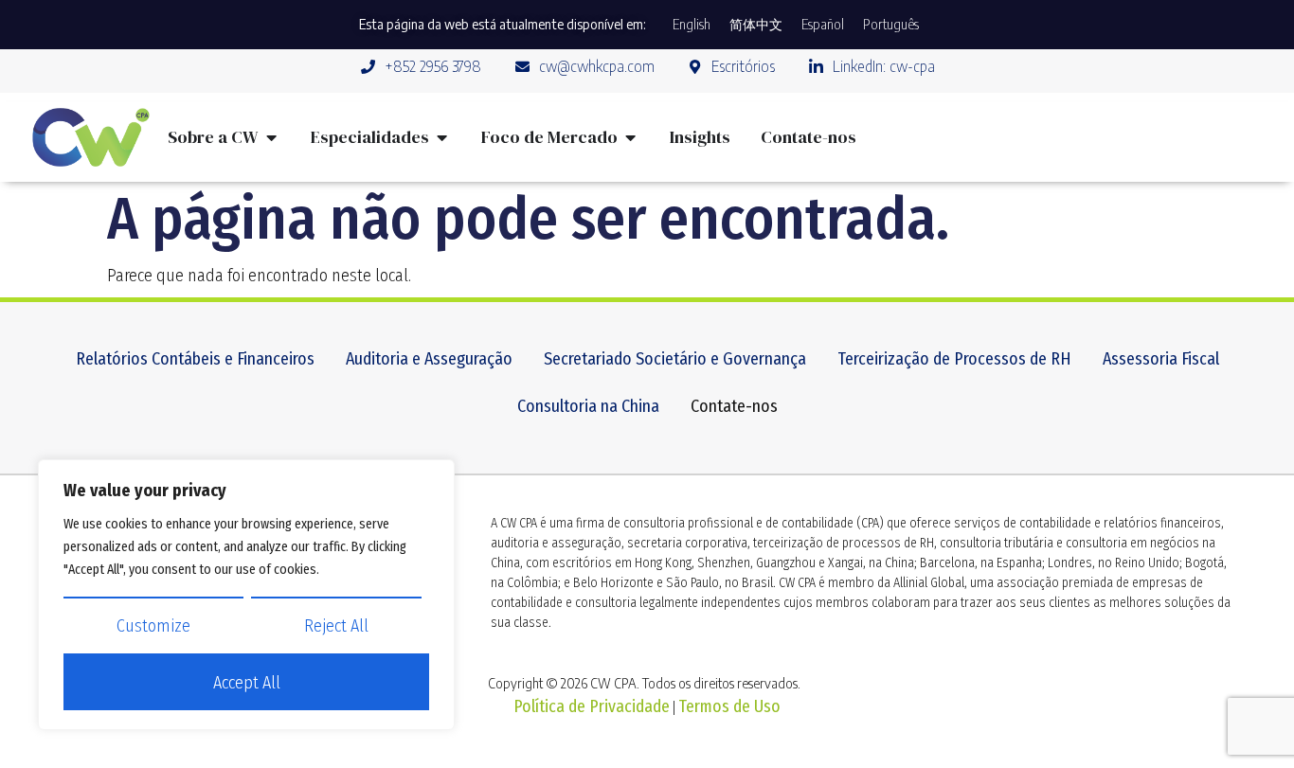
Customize (153, 626)
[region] (246, 594)
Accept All (246, 682)
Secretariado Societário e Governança (675, 358)
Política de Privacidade (591, 706)
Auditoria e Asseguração (429, 358)
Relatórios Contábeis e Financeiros (195, 358)
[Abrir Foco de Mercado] (630, 137)
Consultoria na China (588, 406)
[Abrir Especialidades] (442, 137)
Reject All (336, 626)
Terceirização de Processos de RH (954, 358)
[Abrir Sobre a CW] (271, 137)
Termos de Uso (729, 706)
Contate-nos (734, 406)
